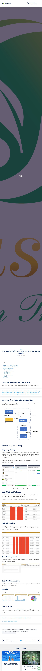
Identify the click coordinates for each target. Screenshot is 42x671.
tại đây (31, 488)
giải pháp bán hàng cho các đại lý (11, 629)
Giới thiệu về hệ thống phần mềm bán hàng (11, 366)
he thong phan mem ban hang (31, 629)
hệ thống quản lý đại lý (7, 631)
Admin (19, 355)
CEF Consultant (20, 609)
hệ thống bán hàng (21, 629)
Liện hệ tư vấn (5, 377)
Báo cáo (5, 376)
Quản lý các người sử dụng (8, 371)
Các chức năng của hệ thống (8, 368)
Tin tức (21, 349)
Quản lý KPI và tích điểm (8, 375)
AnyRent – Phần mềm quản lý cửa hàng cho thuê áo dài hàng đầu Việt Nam (11, 664)
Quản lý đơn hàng (7, 372)
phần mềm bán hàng (16, 631)
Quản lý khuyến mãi (7, 373)
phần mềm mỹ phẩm (25, 631)
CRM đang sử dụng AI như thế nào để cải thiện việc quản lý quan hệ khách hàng (31, 668)
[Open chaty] (38, 668)
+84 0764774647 (34, 3)
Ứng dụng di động (7, 369)
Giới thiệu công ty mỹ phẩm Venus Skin (10, 365)
